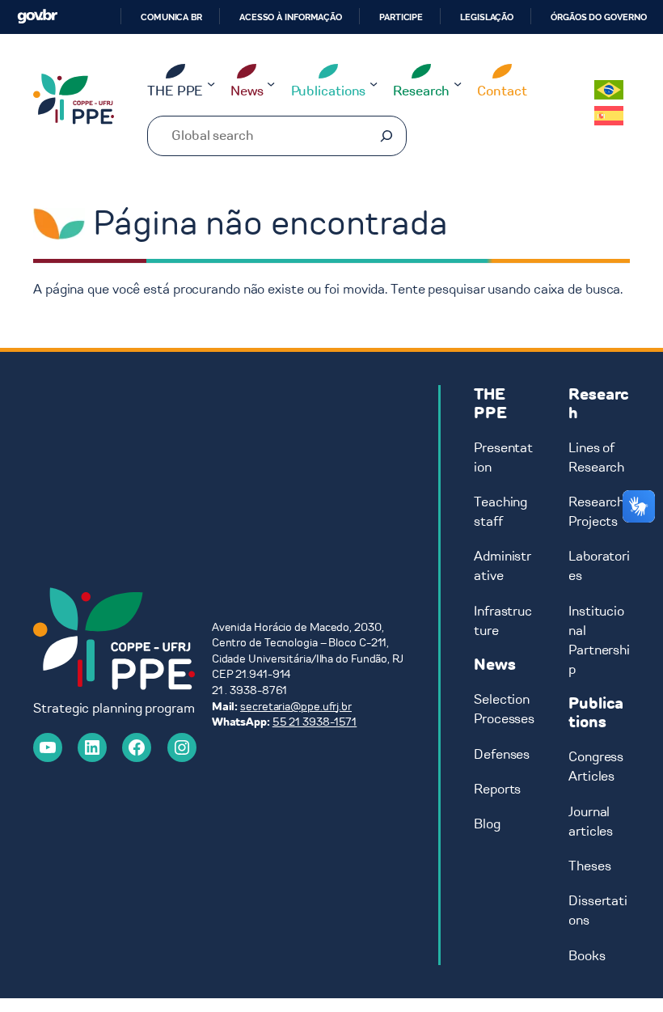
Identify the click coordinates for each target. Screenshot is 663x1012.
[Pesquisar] (386, 136)
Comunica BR (171, 17)
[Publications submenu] (374, 82)
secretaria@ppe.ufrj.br (296, 706)
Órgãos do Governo (598, 17)
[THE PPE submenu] (211, 82)
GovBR (37, 16)
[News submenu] (271, 82)
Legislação (486, 17)
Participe (401, 17)
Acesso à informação (290, 17)
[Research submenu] (458, 82)
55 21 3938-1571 (314, 722)
